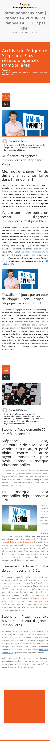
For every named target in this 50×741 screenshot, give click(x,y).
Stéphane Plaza (11, 147)
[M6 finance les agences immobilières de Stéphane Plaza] (25, 123)
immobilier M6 (13, 145)
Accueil (5, 70)
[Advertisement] (25, 706)
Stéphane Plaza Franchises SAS (30, 252)
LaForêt (37, 261)
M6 (22, 145)
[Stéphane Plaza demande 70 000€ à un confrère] (25, 394)
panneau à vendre (11, 325)
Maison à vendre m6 (35, 145)
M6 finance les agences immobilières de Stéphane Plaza (22, 159)
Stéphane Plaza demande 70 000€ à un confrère (23, 431)
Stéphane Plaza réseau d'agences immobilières (22, 148)
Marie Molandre (20, 141)
